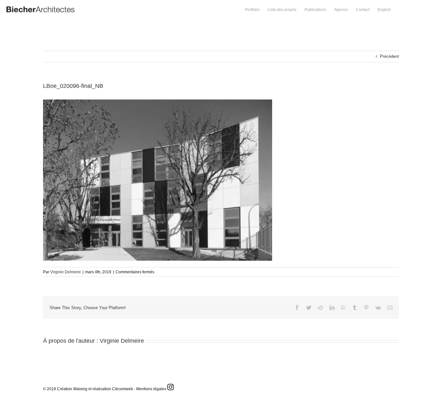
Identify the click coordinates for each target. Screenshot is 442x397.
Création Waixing (72, 389)
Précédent (389, 56)
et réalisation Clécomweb (110, 389)
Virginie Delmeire (65, 272)
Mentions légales (151, 389)
